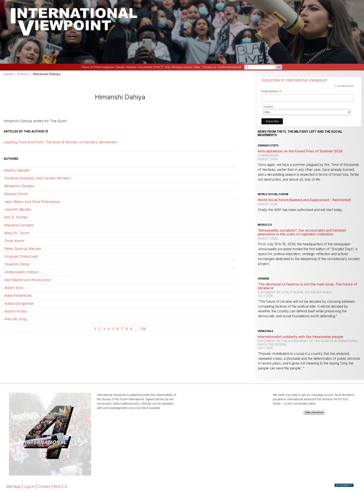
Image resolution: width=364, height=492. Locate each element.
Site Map (13, 486)
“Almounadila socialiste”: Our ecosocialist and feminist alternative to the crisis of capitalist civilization (302, 232)
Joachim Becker (17, 209)
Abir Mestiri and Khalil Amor (27, 280)
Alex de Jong (15, 319)
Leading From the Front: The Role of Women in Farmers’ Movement (60, 142)
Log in (29, 486)
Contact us (209, 67)
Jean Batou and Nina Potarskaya (32, 201)
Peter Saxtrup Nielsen (22, 248)
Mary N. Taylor (17, 233)
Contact (44, 486)
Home (85, 67)
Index (197, 67)
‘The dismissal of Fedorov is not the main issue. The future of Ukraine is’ (307, 286)
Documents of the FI (150, 67)
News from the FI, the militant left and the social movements (300, 133)
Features (131, 67)
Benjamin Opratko (19, 186)
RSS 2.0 (60, 486)
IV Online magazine (102, 67)
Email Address (271, 91)
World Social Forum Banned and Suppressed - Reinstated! (304, 200)
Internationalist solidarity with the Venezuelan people (300, 337)
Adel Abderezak (17, 295)
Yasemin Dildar (17, 264)
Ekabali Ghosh (16, 194)
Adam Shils (14, 287)
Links (167, 67)
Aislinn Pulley (15, 311)
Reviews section (182, 67)
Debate (120, 67)
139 (143, 328)
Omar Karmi (14, 240)
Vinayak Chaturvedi (21, 256)
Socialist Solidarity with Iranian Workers (37, 178)
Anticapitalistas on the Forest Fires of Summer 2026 (300, 151)
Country (268, 106)
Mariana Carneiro (19, 225)
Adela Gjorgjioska (19, 303)
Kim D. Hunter (16, 217)
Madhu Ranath (17, 170)
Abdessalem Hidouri (21, 272)
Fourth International (229, 67)
